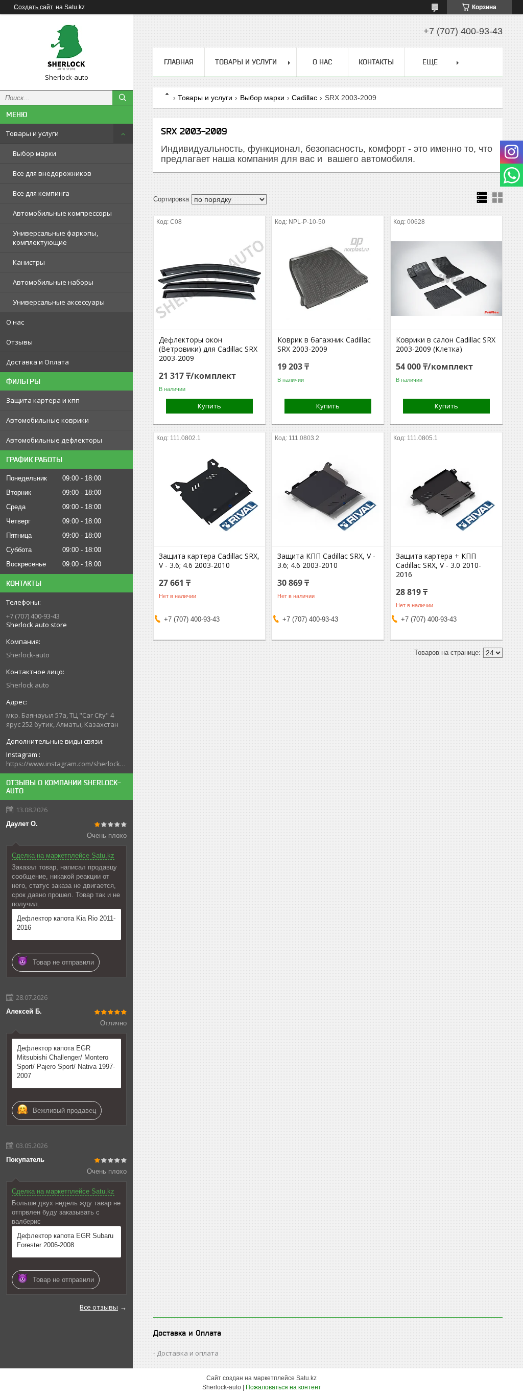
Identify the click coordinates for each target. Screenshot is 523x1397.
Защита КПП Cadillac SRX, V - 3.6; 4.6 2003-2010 (326, 561)
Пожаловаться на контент (283, 1387)
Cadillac (304, 98)
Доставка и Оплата (37, 362)
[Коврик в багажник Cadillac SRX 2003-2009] (328, 278)
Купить (209, 405)
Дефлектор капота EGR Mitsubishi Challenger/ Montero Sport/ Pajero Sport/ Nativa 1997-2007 (66, 1062)
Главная (179, 62)
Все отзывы (99, 1307)
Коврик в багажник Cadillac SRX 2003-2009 (324, 344)
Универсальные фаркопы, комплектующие (55, 237)
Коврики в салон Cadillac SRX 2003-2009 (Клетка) (445, 344)
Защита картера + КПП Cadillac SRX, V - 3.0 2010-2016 (438, 565)
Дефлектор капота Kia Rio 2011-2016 (66, 922)
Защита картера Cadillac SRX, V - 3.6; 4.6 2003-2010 (209, 561)
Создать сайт (33, 7)
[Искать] (122, 97)
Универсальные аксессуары (59, 302)
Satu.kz (306, 1378)
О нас (15, 322)
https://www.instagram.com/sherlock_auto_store (66, 763)
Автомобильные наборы (53, 282)
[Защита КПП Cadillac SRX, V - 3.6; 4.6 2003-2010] (328, 495)
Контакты (376, 62)
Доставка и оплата (188, 1353)
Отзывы (19, 342)
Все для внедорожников (52, 173)
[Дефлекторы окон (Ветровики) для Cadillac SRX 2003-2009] (209, 278)
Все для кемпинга (41, 193)
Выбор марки (34, 153)
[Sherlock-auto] (66, 47)
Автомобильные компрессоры (62, 213)
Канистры (29, 262)
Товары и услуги (32, 133)
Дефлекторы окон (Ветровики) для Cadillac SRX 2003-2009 (208, 349)
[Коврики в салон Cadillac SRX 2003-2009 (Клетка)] (446, 278)
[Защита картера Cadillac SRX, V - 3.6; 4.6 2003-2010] (209, 495)
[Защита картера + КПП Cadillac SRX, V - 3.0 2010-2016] (446, 495)
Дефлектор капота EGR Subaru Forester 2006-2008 (65, 1240)
